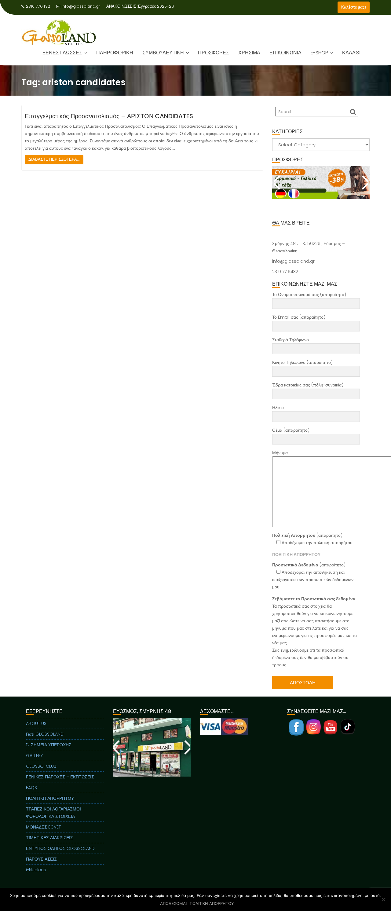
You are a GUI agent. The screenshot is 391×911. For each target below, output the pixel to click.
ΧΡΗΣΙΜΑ (249, 52)
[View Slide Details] (321, 182)
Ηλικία (278, 407)
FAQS (31, 788)
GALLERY (34, 755)
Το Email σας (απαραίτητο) (298, 317)
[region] (321, 190)
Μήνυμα (280, 453)
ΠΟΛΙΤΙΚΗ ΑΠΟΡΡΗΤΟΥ (50, 798)
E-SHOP (319, 52)
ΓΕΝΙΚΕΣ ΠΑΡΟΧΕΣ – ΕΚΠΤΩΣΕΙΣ (60, 777)
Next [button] (364, 182)
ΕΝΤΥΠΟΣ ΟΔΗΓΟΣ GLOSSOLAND (60, 848)
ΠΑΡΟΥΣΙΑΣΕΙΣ (41, 859)
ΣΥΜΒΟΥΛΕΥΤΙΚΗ (163, 52)
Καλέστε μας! (353, 7)
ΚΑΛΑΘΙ (351, 52)
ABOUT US (36, 723)
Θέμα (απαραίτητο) (290, 430)
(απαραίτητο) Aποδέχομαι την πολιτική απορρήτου (312, 539)
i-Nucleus (36, 870)
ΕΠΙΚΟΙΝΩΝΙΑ (285, 52)
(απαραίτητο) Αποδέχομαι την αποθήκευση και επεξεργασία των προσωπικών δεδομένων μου (312, 576)
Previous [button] (277, 182)
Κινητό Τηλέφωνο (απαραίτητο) (302, 362)
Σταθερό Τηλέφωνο (290, 340)
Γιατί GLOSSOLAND (45, 734)
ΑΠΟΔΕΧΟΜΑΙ (173, 903)
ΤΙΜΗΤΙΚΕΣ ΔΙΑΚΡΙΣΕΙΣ (49, 838)
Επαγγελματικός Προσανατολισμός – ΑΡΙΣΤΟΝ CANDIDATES (109, 116)
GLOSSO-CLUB (41, 766)
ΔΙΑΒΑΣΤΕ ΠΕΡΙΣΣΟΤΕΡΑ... (54, 159)
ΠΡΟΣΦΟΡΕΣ (213, 52)
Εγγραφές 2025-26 (156, 6)
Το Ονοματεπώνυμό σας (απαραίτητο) (309, 294)
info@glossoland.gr (81, 6)
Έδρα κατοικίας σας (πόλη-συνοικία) (307, 385)
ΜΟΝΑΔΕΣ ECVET (43, 827)
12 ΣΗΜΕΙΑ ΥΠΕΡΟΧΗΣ (48, 745)
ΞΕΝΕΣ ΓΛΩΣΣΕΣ (62, 52)
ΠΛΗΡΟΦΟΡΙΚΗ (114, 52)
